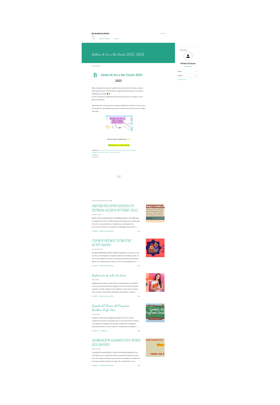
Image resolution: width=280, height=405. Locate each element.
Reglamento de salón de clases (109, 275)
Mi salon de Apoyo (100, 33)
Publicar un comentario (106, 231)
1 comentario (103, 330)
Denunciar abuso (182, 79)
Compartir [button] (95, 155)
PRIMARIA (133, 150)
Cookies (93, 38)
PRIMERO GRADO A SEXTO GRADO (100, 152)
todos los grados (115, 152)
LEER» (138, 231)
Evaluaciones (122, 150)
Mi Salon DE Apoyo (188, 63)
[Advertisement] (26, 4)
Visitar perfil (188, 66)
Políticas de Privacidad (104, 38)
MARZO (129, 150)
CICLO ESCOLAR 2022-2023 (105, 150)
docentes (115, 150)
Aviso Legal (116, 38)
